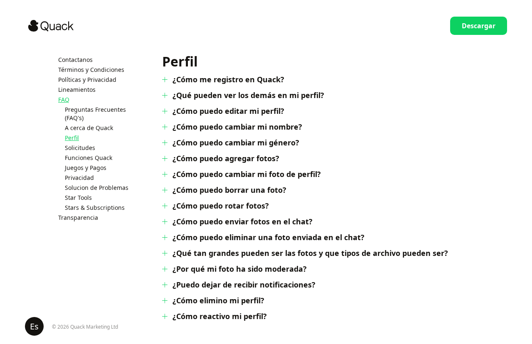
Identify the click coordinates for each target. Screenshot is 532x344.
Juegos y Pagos (85, 168)
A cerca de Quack (89, 128)
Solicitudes (80, 148)
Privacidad (79, 178)
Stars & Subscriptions (95, 207)
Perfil (72, 138)
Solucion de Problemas (96, 188)
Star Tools (78, 197)
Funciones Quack (88, 158)
